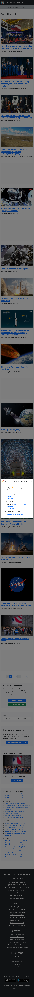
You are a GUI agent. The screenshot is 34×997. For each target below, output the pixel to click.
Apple (9, 496)
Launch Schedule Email (15, 514)
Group (24, 504)
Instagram (11, 506)
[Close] (31, 481)
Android (10, 499)
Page (16, 504)
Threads (10, 508)
